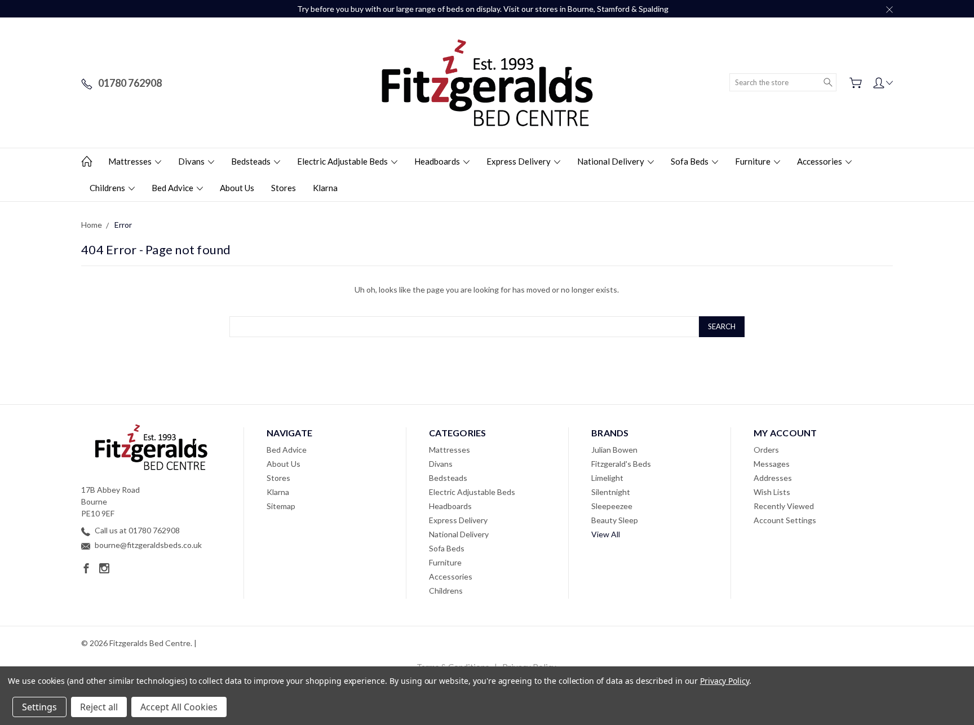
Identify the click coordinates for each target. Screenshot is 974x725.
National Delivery (611, 161)
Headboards (438, 161)
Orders (766, 449)
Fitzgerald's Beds (621, 463)
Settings (39, 707)
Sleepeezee (611, 506)
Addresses (773, 478)
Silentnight (610, 492)
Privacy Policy (724, 680)
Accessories (820, 161)
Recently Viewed (784, 506)
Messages (772, 463)
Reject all (99, 707)
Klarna (325, 188)
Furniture (753, 161)
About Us (237, 188)
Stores (283, 188)
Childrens (108, 188)
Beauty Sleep (614, 520)
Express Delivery (519, 161)
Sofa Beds (690, 161)
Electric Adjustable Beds (343, 161)
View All (605, 534)
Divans (192, 161)
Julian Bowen (614, 449)
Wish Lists (772, 492)
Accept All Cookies (179, 707)
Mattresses (130, 161)
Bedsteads (251, 161)
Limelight (607, 478)
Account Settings (785, 520)
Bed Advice (173, 188)
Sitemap (281, 506)
